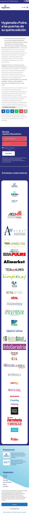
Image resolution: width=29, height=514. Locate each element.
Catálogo (5, 480)
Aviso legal (24, 512)
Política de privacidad (16, 512)
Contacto (5, 486)
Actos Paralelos (7, 482)
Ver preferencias (14, 508)
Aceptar (14, 504)
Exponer (5, 476)
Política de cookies (7, 512)
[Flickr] (28, 1)
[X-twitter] (24, 1)
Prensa (5, 484)
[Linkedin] (26, 1)
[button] (27, 7)
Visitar (4, 478)
